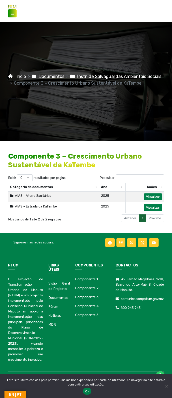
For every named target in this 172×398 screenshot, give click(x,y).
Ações (152, 187)
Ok (87, 391)
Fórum (53, 307)
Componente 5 (87, 315)
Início (19, 76)
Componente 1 (86, 279)
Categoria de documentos (31, 187)
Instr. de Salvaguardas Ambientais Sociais (118, 76)
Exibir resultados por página (37, 178)
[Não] (166, 386)
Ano (104, 187)
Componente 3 (87, 297)
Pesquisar (107, 178)
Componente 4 (87, 306)
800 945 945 (131, 308)
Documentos (50, 76)
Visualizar (153, 197)
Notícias (54, 316)
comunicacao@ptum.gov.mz (142, 299)
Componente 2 (87, 288)
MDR (52, 325)
